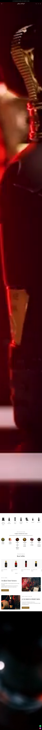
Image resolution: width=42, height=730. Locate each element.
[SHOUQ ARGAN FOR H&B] (26, 564)
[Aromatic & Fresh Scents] (24, 539)
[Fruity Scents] (10, 539)
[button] (2, 4)
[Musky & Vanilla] (32, 539)
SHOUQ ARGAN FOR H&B (25, 569)
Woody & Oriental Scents (39, 544)
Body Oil (33, 522)
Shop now (5, 590)
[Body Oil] (33, 519)
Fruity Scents (10, 543)
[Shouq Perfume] (16, 564)
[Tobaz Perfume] (6, 564)
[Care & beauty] (15, 519)
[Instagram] (40, 728)
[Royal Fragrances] (9, 519)
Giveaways (38, 522)
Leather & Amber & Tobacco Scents (17, 545)
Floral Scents (3, 543)
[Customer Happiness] (40, 726)
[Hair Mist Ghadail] (21, 519)
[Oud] (27, 519)
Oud (27, 522)
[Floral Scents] (3, 539)
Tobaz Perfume (4, 569)
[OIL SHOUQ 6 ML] (36, 564)
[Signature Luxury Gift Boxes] (3, 519)
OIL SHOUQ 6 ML (34, 569)
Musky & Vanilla (31, 544)
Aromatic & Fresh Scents (24, 544)
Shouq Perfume (14, 569)
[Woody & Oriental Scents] (39, 539)
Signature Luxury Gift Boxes (3, 523)
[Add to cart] (6, 568)
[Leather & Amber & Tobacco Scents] (17, 539)
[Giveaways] (39, 519)
